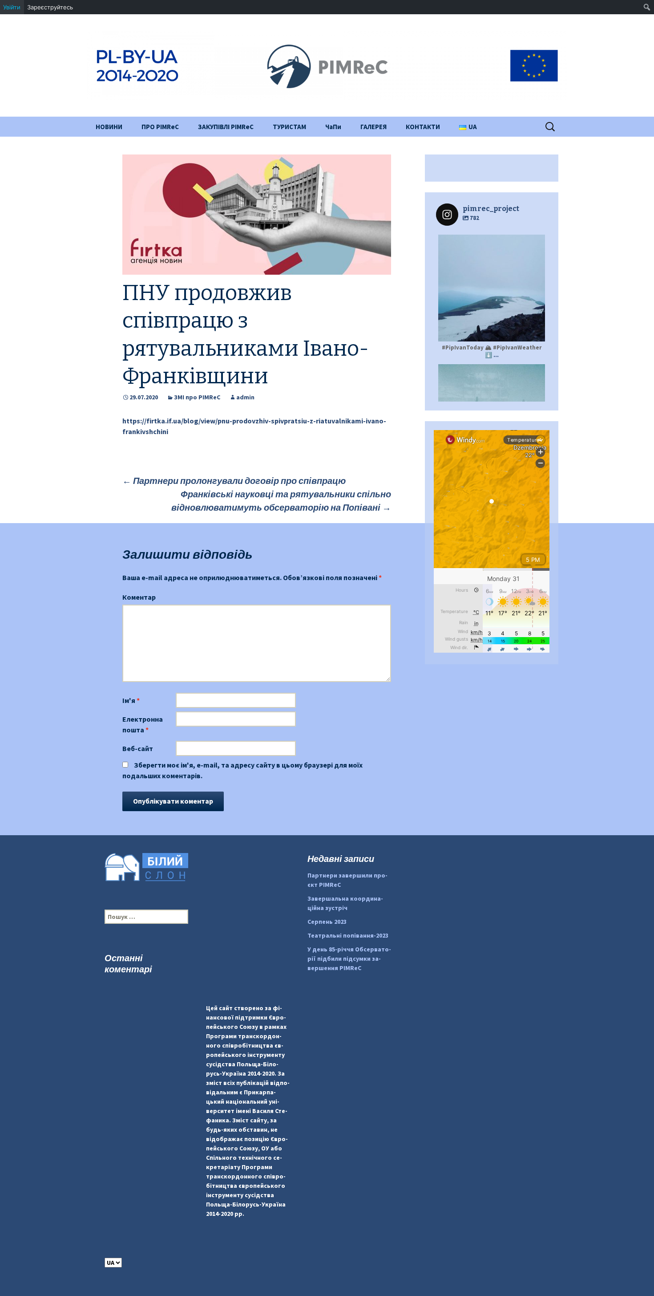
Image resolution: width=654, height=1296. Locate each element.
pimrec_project (490, 243)
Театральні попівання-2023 (347, 935)
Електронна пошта (142, 724)
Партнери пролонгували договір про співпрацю (234, 480)
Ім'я (131, 700)
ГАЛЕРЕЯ (373, 126)
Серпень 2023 (327, 922)
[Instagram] (534, 330)
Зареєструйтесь (50, 7)
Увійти (11, 7)
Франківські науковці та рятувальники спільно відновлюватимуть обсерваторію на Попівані (281, 500)
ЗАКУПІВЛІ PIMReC (226, 126)
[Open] (491, 288)
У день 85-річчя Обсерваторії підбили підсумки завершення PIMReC (349, 958)
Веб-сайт (137, 748)
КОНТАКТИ (423, 126)
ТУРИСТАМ (289, 126)
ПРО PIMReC (160, 126)
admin (245, 397)
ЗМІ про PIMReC (197, 397)
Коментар (139, 597)
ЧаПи (333, 126)
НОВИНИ (109, 126)
